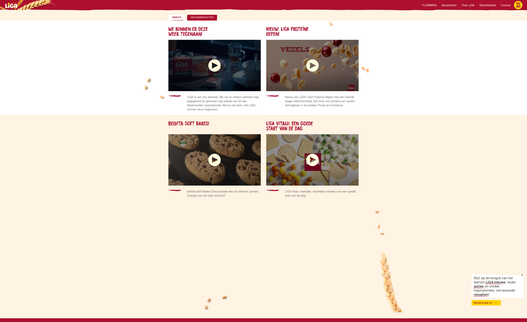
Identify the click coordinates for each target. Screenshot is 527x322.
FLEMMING (429, 5)
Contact (506, 5)
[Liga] (11, 5)
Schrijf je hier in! (482, 302)
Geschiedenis (487, 5)
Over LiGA (468, 5)
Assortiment (449, 5)
